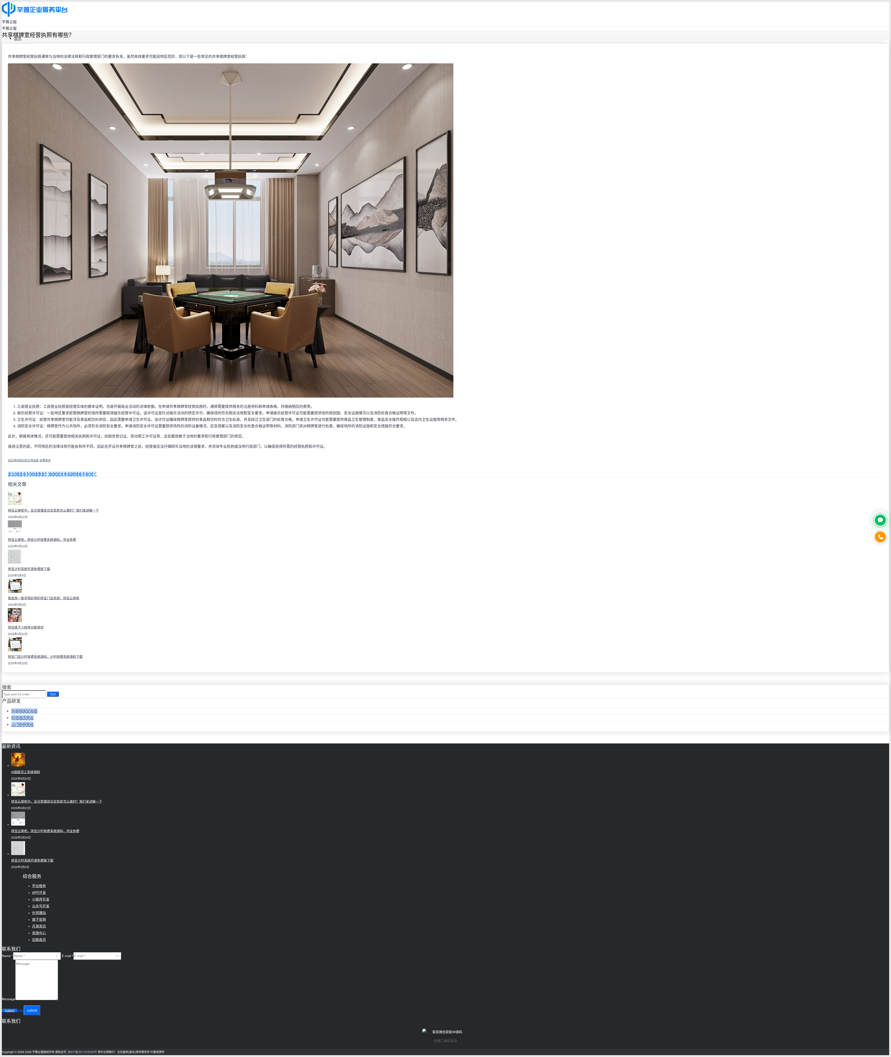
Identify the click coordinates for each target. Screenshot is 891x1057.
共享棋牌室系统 (24, 711)
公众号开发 (40, 906)
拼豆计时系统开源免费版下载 (29, 569)
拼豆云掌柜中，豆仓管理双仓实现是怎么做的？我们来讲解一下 (53, 510)
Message (8, 999)
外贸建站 (39, 913)
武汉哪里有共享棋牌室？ (28, 474)
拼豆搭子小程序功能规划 (26, 627)
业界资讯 (45, 460)
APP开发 (39, 893)
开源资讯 (39, 926)
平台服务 (39, 886)
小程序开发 (40, 899)
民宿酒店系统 (22, 717)
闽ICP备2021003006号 (82, 1052)
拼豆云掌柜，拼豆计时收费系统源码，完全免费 (42, 539)
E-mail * (67, 956)
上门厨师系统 (22, 724)
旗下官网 (39, 919)
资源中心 (39, 933)
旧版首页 (39, 940)
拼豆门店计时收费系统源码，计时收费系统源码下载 (45, 656)
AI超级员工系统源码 (25, 772)
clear (20, 1010)
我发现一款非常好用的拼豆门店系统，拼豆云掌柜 (43, 598)
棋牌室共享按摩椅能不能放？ (73, 474)
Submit (9, 1010)
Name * (7, 956)
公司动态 (33, 460)
